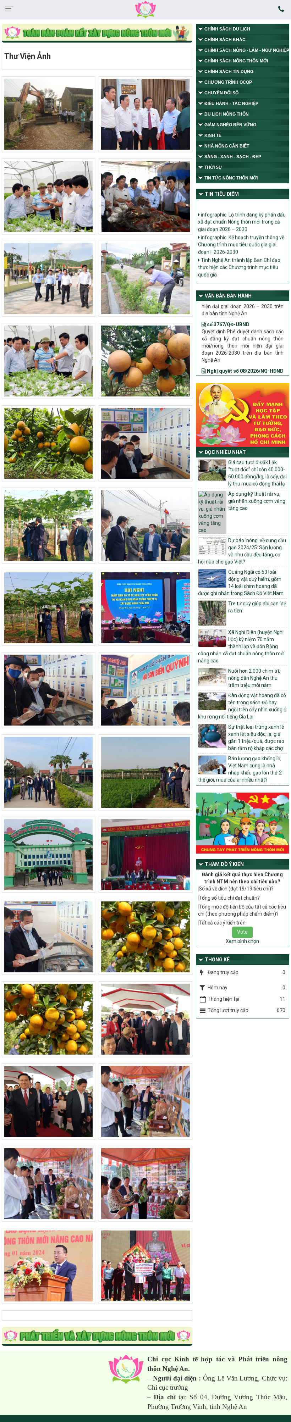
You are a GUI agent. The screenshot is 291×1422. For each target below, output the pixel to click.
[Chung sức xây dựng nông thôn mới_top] (97, 34)
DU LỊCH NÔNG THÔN (226, 114)
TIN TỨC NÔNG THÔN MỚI (231, 178)
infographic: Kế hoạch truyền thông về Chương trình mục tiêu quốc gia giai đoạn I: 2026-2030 (241, 227)
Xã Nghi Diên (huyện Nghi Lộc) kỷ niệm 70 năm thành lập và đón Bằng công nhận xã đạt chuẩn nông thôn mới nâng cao (241, 646)
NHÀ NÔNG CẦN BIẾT (226, 146)
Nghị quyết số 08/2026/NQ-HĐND (245, 343)
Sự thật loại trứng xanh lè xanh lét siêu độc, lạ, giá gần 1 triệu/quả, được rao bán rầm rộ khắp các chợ (256, 737)
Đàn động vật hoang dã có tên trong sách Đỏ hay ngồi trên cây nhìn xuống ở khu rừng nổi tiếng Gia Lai (242, 706)
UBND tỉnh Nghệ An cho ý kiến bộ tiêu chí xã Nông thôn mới (240, 268)
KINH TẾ (212, 135)
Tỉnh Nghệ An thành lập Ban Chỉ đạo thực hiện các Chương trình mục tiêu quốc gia (239, 249)
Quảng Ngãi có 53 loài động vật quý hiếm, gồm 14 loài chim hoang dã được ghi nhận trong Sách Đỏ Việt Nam (241, 582)
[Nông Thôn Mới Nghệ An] (145, 9)
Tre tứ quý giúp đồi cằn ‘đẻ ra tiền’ (257, 607)
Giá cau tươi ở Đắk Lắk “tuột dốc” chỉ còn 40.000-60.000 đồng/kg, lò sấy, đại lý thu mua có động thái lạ (257, 473)
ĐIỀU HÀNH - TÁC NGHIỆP (231, 103)
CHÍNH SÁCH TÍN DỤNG (228, 71)
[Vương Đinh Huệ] (97, 1337)
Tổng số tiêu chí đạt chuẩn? (229, 898)
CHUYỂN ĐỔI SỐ (221, 92)
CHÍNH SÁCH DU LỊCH (227, 29)
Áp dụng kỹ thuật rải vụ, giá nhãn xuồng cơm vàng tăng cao (256, 501)
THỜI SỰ (213, 167)
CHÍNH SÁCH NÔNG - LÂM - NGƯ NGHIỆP (246, 50)
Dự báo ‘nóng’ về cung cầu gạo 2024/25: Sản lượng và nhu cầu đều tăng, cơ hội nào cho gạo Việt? (242, 551)
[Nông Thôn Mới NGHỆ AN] (126, 1369)
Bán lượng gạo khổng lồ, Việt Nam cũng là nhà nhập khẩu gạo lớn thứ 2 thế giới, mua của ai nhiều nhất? (240, 769)
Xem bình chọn (242, 941)
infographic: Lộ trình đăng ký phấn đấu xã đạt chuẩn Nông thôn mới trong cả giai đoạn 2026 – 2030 (242, 204)
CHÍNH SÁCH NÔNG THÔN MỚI (236, 61)
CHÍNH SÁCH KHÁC (225, 39)
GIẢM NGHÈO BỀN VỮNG (230, 124)
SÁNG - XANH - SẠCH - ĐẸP (232, 156)
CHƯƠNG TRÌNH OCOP (228, 82)
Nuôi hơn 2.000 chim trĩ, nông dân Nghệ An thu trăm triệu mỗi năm (254, 678)
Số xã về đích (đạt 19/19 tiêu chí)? (236, 888)
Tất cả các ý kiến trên (222, 923)
